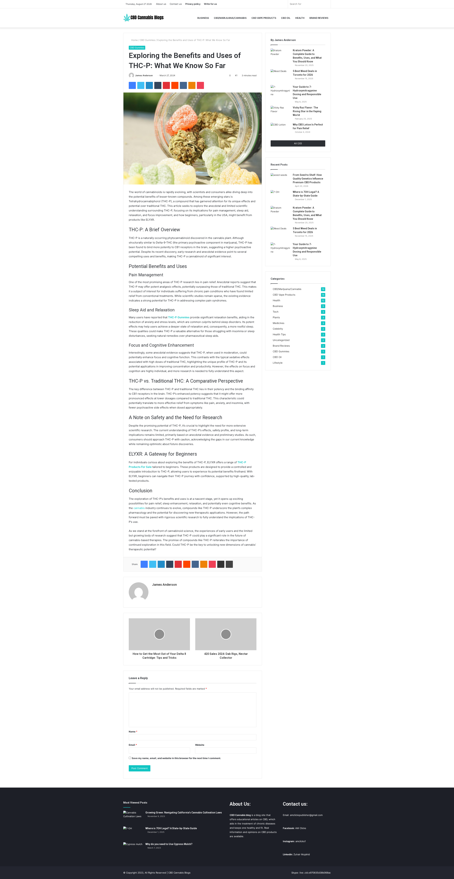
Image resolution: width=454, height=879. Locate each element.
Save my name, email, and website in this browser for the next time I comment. (176, 758)
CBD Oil (285, 17)
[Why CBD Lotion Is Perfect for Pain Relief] (280, 129)
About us (161, 3)
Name (133, 731)
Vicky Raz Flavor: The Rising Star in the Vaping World (307, 111)
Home (134, 40)
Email (133, 744)
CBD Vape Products (263, 17)
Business (203, 17)
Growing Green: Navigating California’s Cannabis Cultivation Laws (183, 812)
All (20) (298, 143)
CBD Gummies (147, 40)
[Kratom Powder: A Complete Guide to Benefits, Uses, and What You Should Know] (280, 55)
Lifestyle (278, 362)
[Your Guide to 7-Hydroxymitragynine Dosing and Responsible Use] (280, 91)
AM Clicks (300, 828)
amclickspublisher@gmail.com (306, 815)
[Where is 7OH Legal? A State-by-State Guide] (280, 196)
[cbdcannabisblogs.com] (146, 18)
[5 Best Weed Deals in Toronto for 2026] (280, 76)
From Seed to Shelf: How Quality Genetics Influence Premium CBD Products (308, 178)
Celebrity (278, 328)
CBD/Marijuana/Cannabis (230, 17)
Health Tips (279, 334)
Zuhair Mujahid (302, 854)
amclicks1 (300, 841)
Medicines (278, 323)
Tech (275, 311)
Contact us (176, 3)
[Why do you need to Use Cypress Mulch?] (133, 849)
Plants (276, 317)
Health (299, 17)
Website (199, 744)
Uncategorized (281, 340)
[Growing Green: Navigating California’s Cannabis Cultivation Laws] (133, 817)
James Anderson (144, 75)
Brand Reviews (318, 17)
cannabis (139, 508)
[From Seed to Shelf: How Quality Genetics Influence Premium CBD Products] (280, 179)
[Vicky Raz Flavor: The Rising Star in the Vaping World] (280, 112)
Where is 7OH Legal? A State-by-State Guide (171, 828)
